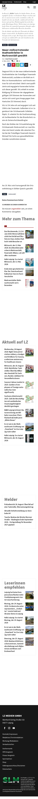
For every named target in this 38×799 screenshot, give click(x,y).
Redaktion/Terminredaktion (13, 737)
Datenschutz (7, 769)
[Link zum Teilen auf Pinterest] (13, 65)
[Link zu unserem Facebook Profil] (5, 728)
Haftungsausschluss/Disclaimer (14, 766)
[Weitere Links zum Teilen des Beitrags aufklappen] (30, 65)
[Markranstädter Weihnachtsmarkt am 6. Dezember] (29, 283)
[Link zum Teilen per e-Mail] (26, 65)
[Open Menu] (34, 7)
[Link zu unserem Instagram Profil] (9, 728)
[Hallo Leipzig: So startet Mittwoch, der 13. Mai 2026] (29, 262)
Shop (24, 2)
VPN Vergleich (8, 752)
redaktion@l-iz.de (15, 38)
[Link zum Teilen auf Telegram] (22, 65)
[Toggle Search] (28, 7)
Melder (5, 45)
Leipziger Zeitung (7, 2)
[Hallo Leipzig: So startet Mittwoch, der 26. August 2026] (29, 438)
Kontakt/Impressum (10, 734)
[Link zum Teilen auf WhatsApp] (18, 65)
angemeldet (16, 209)
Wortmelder (12, 45)
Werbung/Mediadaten (10, 741)
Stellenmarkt (18, 2)
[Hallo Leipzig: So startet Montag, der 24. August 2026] (29, 620)
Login (34, 2)
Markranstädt (12, 194)
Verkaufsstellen (8, 744)
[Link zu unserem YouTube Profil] (14, 728)
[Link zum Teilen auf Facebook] (9, 65)
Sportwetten (7, 759)
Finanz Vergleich (8, 755)
